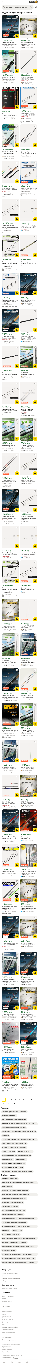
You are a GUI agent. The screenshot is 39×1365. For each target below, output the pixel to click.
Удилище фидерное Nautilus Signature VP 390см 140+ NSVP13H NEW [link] (9, 517)
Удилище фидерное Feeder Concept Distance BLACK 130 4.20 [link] (28, 517)
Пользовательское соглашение (11, 1344)
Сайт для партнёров (8, 1281)
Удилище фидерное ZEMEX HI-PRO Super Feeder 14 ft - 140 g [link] (27, 78)
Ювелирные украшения (9, 1340)
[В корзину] (17, 36)
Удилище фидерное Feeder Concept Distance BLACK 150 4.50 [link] (9, 588)
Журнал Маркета (7, 1352)
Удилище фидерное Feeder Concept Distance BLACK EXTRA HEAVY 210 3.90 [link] (10, 226)
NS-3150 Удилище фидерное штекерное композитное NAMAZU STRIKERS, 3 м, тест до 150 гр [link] (10, 802)
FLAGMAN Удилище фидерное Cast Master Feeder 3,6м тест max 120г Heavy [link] (28, 802)
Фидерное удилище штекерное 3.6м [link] (27, 837)
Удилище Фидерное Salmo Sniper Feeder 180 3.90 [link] (9, 481)
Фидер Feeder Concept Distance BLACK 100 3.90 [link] (28, 114)
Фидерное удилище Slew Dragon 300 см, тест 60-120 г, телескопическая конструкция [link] (10, 1084)
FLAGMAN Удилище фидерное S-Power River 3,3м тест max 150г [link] (28, 907)
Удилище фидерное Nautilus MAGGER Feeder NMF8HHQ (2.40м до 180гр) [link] (10, 373)
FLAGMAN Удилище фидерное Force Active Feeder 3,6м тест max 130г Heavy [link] (28, 43)
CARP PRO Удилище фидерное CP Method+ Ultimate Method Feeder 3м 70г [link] (28, 373)
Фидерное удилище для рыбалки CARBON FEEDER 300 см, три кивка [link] (9, 907)
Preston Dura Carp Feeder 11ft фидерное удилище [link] (10, 553)
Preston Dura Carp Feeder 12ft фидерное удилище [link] (28, 553)
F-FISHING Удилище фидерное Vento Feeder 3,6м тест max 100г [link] (9, 980)
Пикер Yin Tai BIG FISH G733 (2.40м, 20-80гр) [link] (27, 768)
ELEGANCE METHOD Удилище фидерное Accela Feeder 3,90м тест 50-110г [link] (9, 78)
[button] (36, 7)
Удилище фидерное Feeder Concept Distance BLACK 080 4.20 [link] (28, 481)
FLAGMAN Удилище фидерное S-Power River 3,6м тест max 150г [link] (28, 1015)
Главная (4, 1362)
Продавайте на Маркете (9, 1276)
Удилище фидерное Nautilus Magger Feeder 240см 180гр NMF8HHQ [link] (9, 43)
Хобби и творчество (8, 1319)
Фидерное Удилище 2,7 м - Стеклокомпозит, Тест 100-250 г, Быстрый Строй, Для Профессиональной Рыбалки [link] (10, 731)
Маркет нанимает (7, 1349)
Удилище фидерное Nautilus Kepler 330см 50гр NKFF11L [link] (9, 337)
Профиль (35, 1362)
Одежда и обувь (7, 1309)
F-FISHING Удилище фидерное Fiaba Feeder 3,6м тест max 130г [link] (9, 768)
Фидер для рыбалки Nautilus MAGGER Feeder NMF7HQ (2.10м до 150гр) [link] (28, 337)
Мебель (4, 1298)
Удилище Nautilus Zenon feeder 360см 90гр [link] (28, 300)
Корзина (27, 1362)
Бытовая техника (7, 1301)
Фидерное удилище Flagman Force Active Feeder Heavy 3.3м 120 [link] (9, 626)
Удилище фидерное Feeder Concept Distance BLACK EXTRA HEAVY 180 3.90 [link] (10, 262)
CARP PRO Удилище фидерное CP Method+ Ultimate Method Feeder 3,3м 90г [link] (9, 446)
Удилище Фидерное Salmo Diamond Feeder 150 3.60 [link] (29, 152)
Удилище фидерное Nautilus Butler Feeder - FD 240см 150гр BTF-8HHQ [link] (28, 1050)
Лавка (12, 1362)
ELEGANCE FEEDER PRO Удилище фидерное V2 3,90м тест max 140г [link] (9, 152)
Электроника (6, 1306)
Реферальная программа (9, 1288)
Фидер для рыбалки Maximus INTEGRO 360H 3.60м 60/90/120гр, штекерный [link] (9, 189)
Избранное (19, 1362)
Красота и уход (6, 1316)
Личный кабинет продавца (10, 1273)
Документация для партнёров (11, 1278)
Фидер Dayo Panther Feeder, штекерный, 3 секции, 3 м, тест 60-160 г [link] (28, 1084)
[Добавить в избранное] (17, 17)
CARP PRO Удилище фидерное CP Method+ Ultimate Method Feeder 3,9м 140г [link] (28, 731)
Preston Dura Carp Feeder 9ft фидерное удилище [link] (28, 226)
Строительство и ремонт (9, 1335)
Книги (3, 1324)
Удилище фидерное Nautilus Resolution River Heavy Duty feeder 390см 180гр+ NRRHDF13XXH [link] (10, 696)
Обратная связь (6, 1347)
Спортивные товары (8, 1329)
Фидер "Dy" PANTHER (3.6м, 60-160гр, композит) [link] (27, 626)
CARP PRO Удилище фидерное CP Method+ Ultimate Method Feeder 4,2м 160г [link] (28, 446)
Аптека (4, 1314)
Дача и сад (5, 1322)
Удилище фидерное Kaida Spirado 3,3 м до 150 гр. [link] (28, 872)
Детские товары (7, 1337)
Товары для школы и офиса (10, 1327)
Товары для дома (7, 1311)
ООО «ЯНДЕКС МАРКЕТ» (14, 1355)
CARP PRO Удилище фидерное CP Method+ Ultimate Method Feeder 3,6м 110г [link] (9, 661)
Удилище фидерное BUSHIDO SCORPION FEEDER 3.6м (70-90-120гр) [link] (8, 872)
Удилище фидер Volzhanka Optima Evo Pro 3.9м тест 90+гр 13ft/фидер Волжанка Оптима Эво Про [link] (10, 114)
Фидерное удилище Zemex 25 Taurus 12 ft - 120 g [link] (29, 262)
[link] (14, 1111)
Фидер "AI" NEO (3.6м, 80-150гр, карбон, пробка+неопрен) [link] (27, 696)
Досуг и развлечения (8, 1296)
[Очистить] (31, 7)
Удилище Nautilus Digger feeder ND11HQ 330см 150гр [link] (9, 837)
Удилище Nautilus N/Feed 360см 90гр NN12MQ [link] (10, 944)
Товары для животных (8, 1332)
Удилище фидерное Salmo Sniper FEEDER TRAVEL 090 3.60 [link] (10, 300)
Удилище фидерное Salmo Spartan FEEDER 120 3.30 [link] (29, 189)
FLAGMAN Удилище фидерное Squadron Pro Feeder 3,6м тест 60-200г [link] (28, 944)
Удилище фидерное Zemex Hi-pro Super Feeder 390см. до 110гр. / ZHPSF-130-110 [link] (28, 409)
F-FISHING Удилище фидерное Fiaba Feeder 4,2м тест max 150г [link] (28, 661)
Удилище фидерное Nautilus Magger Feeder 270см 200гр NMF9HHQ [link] (9, 1015)
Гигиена (4, 1304)
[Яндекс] (15, 1358)
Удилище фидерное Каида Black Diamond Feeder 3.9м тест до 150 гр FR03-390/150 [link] (10, 1050)
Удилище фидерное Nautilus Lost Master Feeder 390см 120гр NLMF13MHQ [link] (27, 980)
